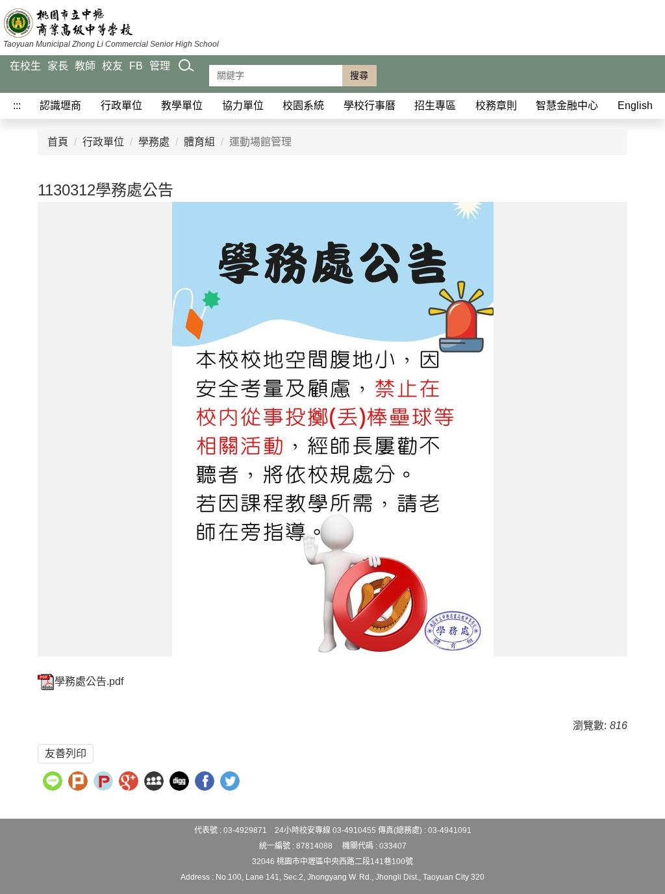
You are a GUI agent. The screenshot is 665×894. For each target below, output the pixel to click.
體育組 (199, 141)
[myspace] (155, 782)
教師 (85, 65)
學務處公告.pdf (89, 681)
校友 (112, 65)
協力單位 (243, 105)
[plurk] (79, 782)
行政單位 (121, 105)
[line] (54, 782)
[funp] (105, 782)
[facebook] (206, 782)
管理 (159, 65)
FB (136, 65)
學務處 (153, 141)
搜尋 (359, 75)
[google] (130, 782)
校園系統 (303, 105)
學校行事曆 (369, 105)
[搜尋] (186, 78)
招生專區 (435, 105)
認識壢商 (60, 105)
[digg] (180, 782)
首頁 (57, 141)
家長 (57, 65)
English (635, 105)
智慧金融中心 (567, 105)
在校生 (25, 65)
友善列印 (65, 753)
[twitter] (231, 782)
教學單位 (182, 105)
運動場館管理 (260, 141)
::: (17, 105)
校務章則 (496, 105)
